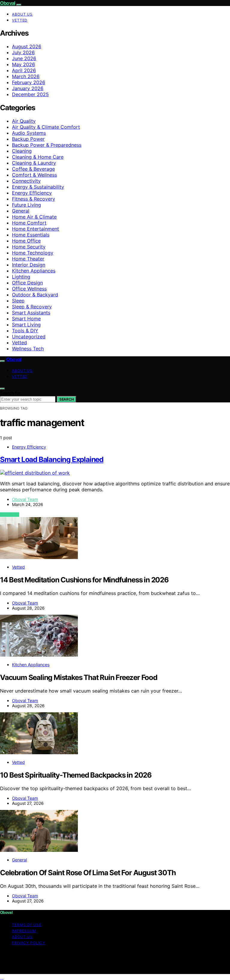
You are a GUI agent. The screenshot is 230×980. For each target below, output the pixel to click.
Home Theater (28, 259)
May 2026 (23, 64)
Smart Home (26, 319)
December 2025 (30, 94)
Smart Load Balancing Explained (51, 459)
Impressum (24, 930)
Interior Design (28, 265)
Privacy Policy (28, 942)
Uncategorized (29, 337)
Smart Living (26, 325)
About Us (22, 14)
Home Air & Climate (34, 217)
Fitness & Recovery (33, 199)
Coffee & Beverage (33, 169)
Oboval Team (25, 499)
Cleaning (22, 151)
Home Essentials (30, 235)
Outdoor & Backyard (35, 295)
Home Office (26, 241)
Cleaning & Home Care (37, 157)
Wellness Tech (28, 349)
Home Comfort (29, 223)
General (20, 211)
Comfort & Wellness (34, 175)
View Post (9, 514)
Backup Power (28, 139)
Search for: (11, 393)
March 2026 (26, 76)
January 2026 (27, 88)
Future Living (26, 205)
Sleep (18, 301)
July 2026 (23, 52)
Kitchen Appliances (33, 271)
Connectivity (26, 181)
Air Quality (24, 121)
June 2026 (24, 58)
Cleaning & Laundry (34, 163)
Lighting (21, 277)
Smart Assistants (31, 313)
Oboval (7, 3)
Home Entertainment (35, 229)
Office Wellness (29, 289)
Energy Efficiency (32, 193)
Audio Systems (29, 133)
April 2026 (24, 70)
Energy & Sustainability (38, 187)
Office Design (27, 283)
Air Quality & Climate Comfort (46, 127)
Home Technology (32, 253)
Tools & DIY (25, 331)
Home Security (29, 247)
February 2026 (28, 82)
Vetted (20, 20)
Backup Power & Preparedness (46, 145)
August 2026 (26, 46)
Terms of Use (27, 925)
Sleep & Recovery (32, 307)
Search (66, 399)
